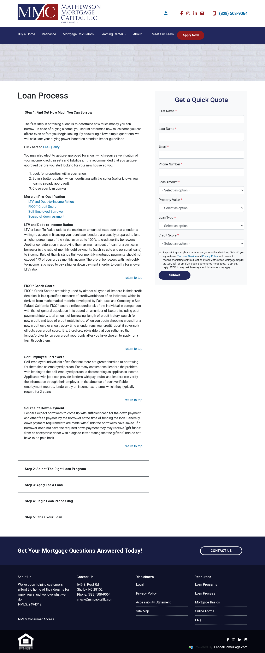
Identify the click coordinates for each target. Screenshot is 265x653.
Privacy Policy (210, 256)
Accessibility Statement (153, 602)
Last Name (168, 129)
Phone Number (170, 164)
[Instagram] (188, 13)
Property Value (170, 200)
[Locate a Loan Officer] (166, 13)
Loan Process (205, 593)
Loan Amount (169, 182)
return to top (133, 278)
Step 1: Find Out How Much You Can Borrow (58, 112)
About (137, 34)
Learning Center (112, 34)
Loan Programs (206, 585)
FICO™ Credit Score (42, 207)
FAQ (198, 620)
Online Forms (204, 611)
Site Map (142, 611)
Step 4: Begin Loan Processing (49, 501)
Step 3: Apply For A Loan (44, 485)
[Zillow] (202, 13)
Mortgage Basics (207, 602)
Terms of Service (187, 256)
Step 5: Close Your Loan (43, 517)
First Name (168, 111)
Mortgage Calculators (78, 34)
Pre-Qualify (51, 147)
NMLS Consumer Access (36, 619)
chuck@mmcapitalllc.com (95, 599)
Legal (140, 585)
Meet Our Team (163, 34)
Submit (174, 275)
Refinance (49, 34)
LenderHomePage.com (230, 647)
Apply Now (191, 35)
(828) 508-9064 (233, 13)
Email (164, 146)
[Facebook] (181, 13)
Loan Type (167, 218)
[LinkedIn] (195, 13)
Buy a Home (26, 34)
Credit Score (169, 235)
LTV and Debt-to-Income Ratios (51, 202)
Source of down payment (46, 216)
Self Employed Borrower (46, 212)
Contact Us (221, 551)
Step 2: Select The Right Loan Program (55, 469)
